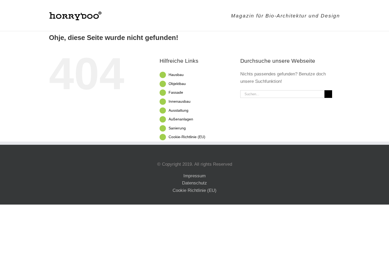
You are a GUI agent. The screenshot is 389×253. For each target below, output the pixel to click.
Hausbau (176, 75)
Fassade (176, 92)
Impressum (194, 175)
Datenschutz (194, 183)
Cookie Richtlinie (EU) (194, 190)
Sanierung (177, 128)
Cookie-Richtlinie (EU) (187, 137)
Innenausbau (180, 101)
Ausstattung (178, 110)
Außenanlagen (181, 119)
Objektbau (177, 84)
